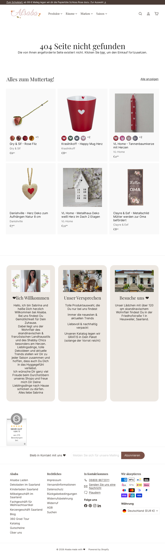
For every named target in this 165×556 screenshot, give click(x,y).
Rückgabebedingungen (62, 493)
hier (102, 52)
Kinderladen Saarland (24, 489)
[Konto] (148, 14)
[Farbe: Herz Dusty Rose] (83, 138)
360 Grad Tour (19, 518)
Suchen (52, 512)
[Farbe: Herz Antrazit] (76, 138)
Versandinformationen (61, 484)
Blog (13, 514)
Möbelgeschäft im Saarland (21, 495)
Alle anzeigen (150, 79)
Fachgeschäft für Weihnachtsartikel (21, 503)
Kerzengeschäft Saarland (26, 509)
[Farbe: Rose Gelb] (31, 138)
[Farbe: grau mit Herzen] (135, 138)
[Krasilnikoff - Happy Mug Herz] (82, 123)
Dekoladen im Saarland (25, 484)
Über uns (16, 532)
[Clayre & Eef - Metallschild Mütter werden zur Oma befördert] (134, 198)
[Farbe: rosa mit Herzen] (128, 138)
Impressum (54, 480)
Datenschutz (55, 489)
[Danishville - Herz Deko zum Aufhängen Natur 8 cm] (30, 197)
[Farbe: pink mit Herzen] (122, 138)
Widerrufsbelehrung (60, 498)
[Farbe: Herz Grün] (70, 138)
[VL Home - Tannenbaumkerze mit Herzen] (134, 125)
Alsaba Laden (19, 480)
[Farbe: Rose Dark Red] (25, 138)
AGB (50, 507)
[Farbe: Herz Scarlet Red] (64, 138)
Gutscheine (17, 528)
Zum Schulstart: (14, 2)
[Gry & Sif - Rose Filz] (30, 123)
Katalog (15, 523)
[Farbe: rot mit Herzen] (115, 138)
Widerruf (52, 503)
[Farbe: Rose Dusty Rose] (18, 138)
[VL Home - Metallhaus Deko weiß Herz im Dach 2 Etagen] (82, 197)
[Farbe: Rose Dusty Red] (12, 138)
